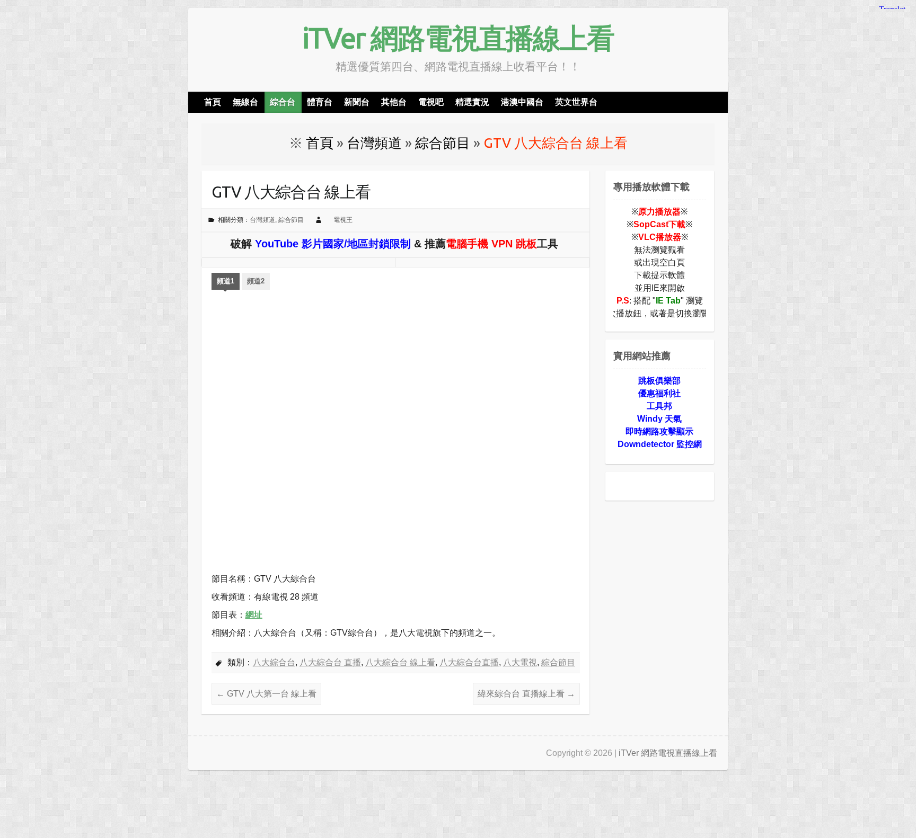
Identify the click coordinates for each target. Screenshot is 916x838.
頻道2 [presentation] (256, 281)
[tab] (226, 282)
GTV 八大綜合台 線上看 (291, 192)
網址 (253, 614)
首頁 (212, 101)
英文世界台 (576, 101)
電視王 (343, 220)
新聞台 (356, 101)
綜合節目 (291, 220)
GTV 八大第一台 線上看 (266, 693)
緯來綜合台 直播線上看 (526, 693)
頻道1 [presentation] (225, 281)
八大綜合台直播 (469, 662)
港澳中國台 (522, 101)
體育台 (319, 101)
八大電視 (520, 662)
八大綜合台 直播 (330, 662)
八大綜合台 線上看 (400, 662)
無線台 (245, 101)
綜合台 (282, 101)
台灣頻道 (262, 220)
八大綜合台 (274, 662)
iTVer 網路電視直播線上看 (458, 37)
